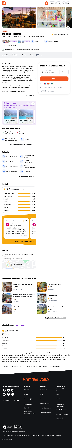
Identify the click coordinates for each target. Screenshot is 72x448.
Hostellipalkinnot (45, 403)
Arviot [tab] (31, 55)
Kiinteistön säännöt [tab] (15, 55)
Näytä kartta (17, 36)
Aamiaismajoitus (28, 399)
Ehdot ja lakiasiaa (20, 435)
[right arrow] (33, 103)
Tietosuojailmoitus (8, 435)
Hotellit (26, 394)
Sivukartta (58, 435)
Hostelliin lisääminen (61, 410)
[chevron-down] (21, 332)
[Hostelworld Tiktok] (12, 394)
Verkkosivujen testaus (47, 435)
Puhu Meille (27, 408)
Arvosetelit (36, 435)
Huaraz (4, 36)
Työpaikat (59, 399)
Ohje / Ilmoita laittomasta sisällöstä (30, 412)
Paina (57, 394)
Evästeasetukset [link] (7, 439)
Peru (9, 36)
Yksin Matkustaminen (46, 408)
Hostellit (26, 389)
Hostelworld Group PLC (61, 389)
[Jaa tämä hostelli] (68, 28)
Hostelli (5, 31)
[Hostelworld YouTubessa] (4, 394)
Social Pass (43, 389)
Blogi (41, 394)
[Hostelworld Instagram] (12, 390)
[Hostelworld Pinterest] (8, 394)
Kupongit (29, 435)
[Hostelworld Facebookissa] (4, 390)
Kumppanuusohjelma (62, 414)
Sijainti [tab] (24, 55)
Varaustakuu (43, 399)
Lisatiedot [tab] (5, 55)
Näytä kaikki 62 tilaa (9, 45)
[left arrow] (28, 103)
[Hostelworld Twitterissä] (8, 390)
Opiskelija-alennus (45, 412)
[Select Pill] (46, 3)
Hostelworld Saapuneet (59, 419)
